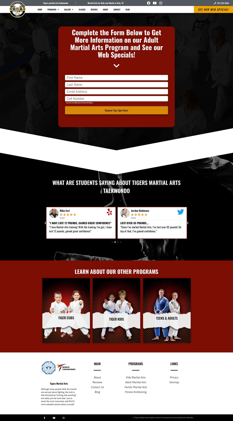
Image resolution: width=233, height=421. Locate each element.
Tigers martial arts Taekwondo (55, 2)
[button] (45, 222)
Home (40, 9)
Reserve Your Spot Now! (116, 110)
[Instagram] (160, 3)
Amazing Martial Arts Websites (182, 418)
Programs (51, 9)
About (105, 9)
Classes (82, 9)
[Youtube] (154, 3)
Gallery (67, 9)
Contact (116, 9)
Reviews (94, 9)
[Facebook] (148, 3)
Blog (128, 9)
